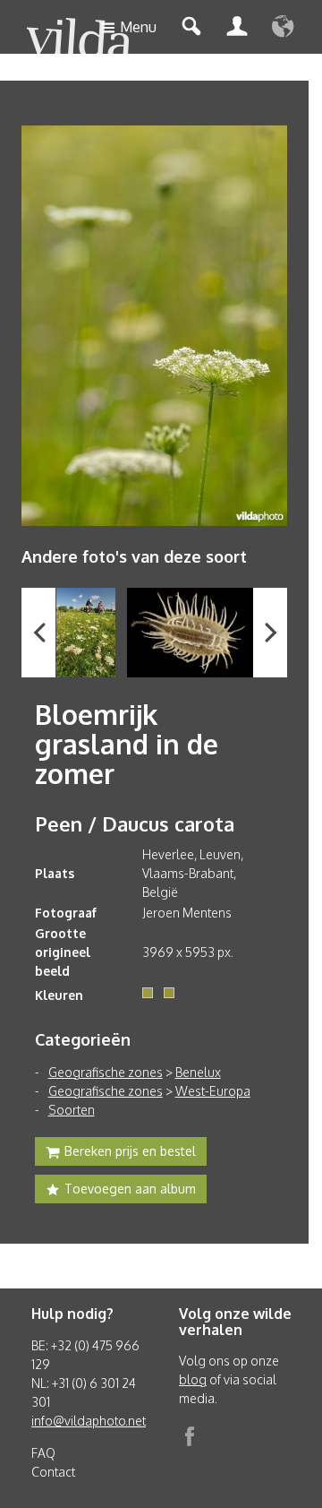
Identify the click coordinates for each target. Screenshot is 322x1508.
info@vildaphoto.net (88, 1420)
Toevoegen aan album (130, 1188)
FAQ (43, 1453)
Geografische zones (105, 1072)
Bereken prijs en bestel (130, 1151)
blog (193, 1379)
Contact (53, 1471)
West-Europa (212, 1091)
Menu (138, 27)
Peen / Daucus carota (134, 823)
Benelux (198, 1072)
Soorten (71, 1109)
